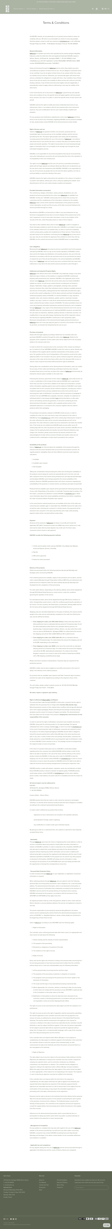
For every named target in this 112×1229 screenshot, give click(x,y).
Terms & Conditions (62, 1180)
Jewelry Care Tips (44, 1185)
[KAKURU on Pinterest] (13, 1219)
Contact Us (60, 1187)
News (40, 1190)
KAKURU (12, 1222)
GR (108, 9)
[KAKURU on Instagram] (16, 1219)
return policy (46, 700)
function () (28, 1224)
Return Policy (60, 1185)
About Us (41, 1180)
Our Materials (42, 1182)
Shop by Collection (18, 9)
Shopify (9, 1224)
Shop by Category (31, 9)
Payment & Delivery (62, 1182)
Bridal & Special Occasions (46, 9)
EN (105, 9)
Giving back (42, 1187)
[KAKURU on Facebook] (11, 1219)
